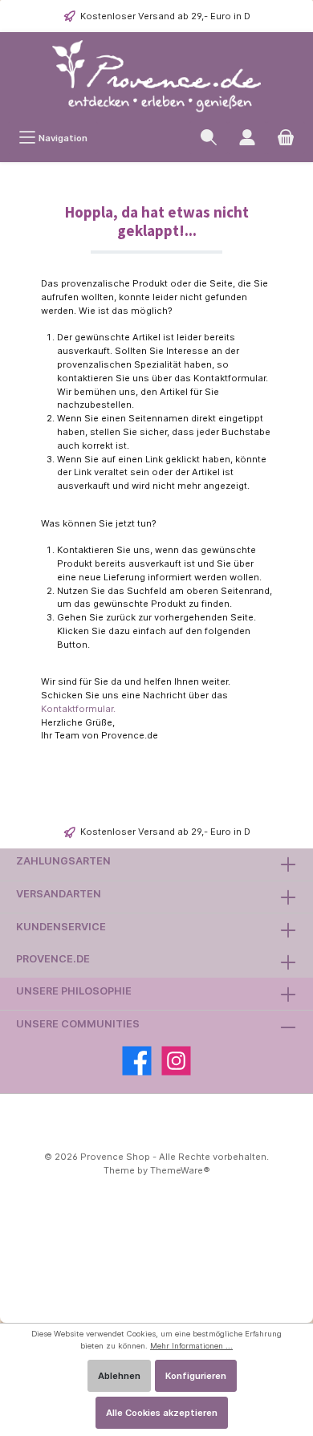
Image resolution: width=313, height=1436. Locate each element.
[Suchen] (208, 137)
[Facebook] (137, 1061)
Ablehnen (119, 1375)
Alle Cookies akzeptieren (161, 1412)
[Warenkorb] (285, 137)
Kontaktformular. (78, 708)
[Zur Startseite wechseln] (156, 76)
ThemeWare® (180, 1170)
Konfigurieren (195, 1375)
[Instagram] (176, 1061)
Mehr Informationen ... (191, 1345)
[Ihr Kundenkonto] (247, 137)
